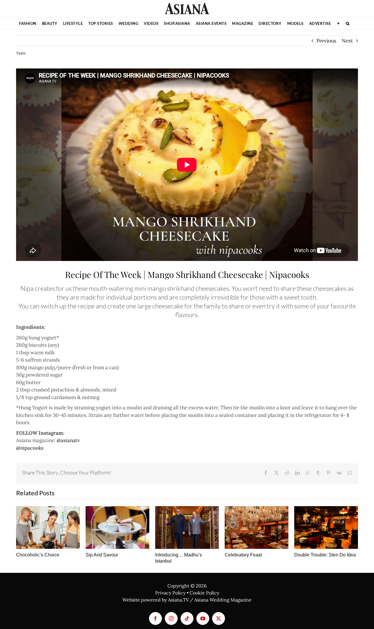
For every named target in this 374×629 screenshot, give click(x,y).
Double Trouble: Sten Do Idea (325, 554)
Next (347, 40)
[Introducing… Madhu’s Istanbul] (187, 527)
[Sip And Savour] (117, 527)
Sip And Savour (102, 554)
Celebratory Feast (243, 554)
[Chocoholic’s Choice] (48, 527)
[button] (348, 23)
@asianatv (68, 440)
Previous (326, 40)
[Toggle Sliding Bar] (338, 23)
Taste (21, 53)
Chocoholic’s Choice (37, 554)
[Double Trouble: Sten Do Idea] (326, 527)
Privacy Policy (170, 593)
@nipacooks (30, 448)
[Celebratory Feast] (256, 527)
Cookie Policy (204, 593)
